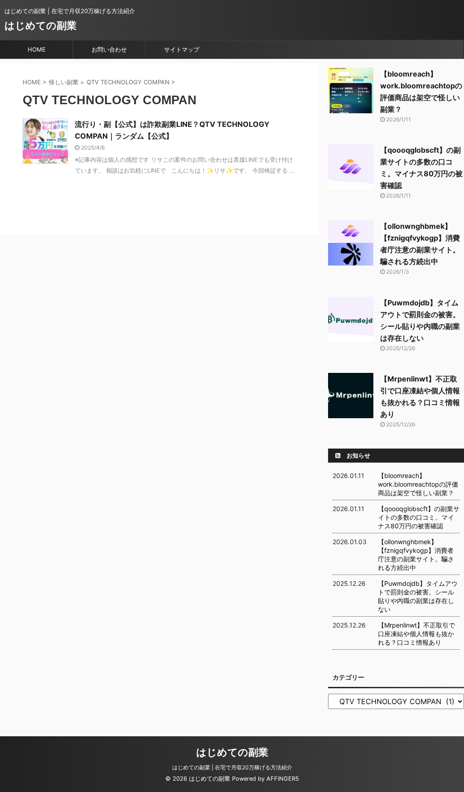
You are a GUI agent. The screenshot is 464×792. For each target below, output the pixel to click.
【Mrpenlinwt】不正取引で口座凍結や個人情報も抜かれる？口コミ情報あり (416, 633)
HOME (37, 49)
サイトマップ (181, 49)
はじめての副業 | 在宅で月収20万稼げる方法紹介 (232, 767)
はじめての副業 (41, 25)
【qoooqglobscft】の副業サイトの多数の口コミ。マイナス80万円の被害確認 (418, 517)
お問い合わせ (109, 49)
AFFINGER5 (282, 778)
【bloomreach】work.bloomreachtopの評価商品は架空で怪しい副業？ (418, 484)
